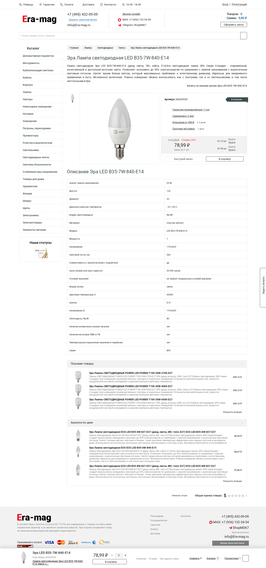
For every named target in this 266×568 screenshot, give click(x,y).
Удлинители (30, 186)
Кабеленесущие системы (38, 70)
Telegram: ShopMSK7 (134, 25)
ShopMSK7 (240, 528)
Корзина (211, 558)
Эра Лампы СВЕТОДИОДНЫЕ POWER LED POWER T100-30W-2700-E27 (130, 373)
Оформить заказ (234, 24)
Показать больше (232, 412)
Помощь (28, 4)
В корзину (225, 158)
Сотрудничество (158, 520)
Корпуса (28, 84)
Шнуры (27, 200)
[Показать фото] (72, 98)
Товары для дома (33, 179)
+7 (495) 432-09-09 (82, 14)
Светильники (31, 150)
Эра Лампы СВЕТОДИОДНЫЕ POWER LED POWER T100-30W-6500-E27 (130, 399)
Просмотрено (232, 558)
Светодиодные (105, 48)
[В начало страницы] (245, 558)
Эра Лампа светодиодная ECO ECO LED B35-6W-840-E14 (122, 447)
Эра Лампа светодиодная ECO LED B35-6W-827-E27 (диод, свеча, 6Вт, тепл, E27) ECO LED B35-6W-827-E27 (152, 431)
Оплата (68, 4)
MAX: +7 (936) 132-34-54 (136, 19)
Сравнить (194, 558)
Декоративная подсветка (38, 55)
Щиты (26, 208)
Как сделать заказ (169, 558)
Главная (74, 48)
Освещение (30, 121)
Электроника (31, 215)
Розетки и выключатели (37, 142)
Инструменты (31, 63)
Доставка (88, 4)
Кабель (27, 77)
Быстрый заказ (183, 158)
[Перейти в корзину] (222, 16)
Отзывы (153, 558)
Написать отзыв (179, 495)
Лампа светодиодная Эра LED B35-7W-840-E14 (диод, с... (58, 562)
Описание (141, 558)
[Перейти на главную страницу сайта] (39, 20)
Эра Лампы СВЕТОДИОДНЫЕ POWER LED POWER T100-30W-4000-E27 (130, 386)
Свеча (122, 48)
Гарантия (48, 4)
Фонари (27, 193)
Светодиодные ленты (36, 157)
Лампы (27, 92)
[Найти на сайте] (243, 35)
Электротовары (32, 222)
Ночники (28, 113)
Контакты (110, 4)
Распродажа (156, 516)
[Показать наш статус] (41, 253)
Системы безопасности (37, 164)
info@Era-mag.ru (236, 536)
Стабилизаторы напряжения (40, 171)
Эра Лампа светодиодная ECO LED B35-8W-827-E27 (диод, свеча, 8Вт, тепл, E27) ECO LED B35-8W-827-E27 (152, 466)
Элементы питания (34, 229)
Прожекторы (31, 135)
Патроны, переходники (37, 128)
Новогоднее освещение (37, 106)
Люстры (28, 99)
